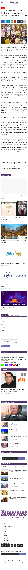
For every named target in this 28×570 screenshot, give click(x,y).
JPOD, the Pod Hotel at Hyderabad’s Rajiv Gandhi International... (13, 195)
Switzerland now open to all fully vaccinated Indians (16, 484)
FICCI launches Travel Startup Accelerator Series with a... (14, 308)
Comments (4, 315)
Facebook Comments (13, 315)
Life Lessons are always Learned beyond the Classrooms (16, 491)
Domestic (3, 7)
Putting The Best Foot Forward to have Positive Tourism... (17, 444)
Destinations (6, 529)
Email (2, 324)
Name (2, 318)
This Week (5, 466)
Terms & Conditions (13, 564)
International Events (8, 526)
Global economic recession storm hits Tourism (18, 437)
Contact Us (6, 540)
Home (5, 523)
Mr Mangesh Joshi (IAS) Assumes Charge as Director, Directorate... (14, 390)
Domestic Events (7, 524)
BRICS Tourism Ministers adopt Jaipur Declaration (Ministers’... (18, 471)
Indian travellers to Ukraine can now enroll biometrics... (12, 285)
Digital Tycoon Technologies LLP (19, 562)
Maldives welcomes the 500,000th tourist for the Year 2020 (14, 169)
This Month (14, 466)
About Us (6, 538)
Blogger (5, 533)
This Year (23, 466)
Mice (5, 531)
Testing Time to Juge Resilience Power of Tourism (16, 423)
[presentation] (22, 374)
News (5, 528)
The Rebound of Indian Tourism (16, 429)
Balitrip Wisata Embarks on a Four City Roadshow (14, 263)
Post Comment (5, 345)
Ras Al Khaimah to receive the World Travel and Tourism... (13, 241)
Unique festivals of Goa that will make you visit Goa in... (18, 498)
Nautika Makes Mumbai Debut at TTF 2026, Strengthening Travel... (17, 477)
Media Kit (6, 537)
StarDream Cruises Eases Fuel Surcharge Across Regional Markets (14, 163)
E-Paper (5, 535)
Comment (3, 330)
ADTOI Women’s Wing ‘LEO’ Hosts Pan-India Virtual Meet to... (12, 218)
